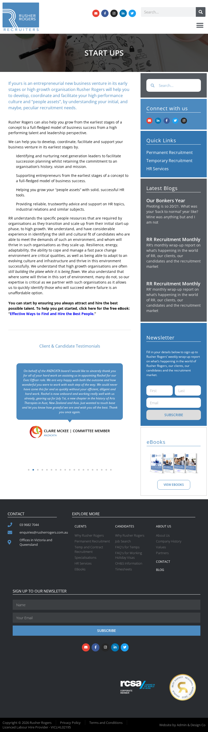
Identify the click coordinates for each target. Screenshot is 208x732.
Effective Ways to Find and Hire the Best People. (52, 313)
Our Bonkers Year (165, 200)
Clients (80, 526)
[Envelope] (96, 13)
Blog (160, 570)
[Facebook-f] (167, 121)
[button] (199, 25)
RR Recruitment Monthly (173, 239)
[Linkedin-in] (158, 121)
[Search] (200, 12)
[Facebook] (105, 13)
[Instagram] (114, 13)
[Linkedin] (123, 13)
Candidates (124, 526)
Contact (163, 561)
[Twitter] (132, 13)
